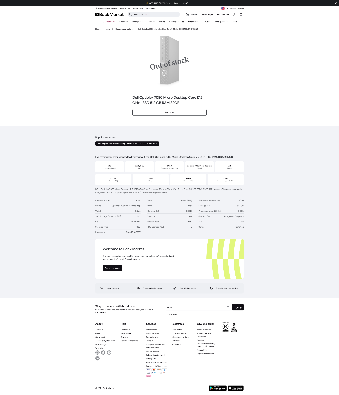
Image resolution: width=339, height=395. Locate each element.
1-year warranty (152, 333)
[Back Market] (109, 14)
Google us (135, 259)
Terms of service (204, 329)
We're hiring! (100, 344)
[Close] (336, 3)
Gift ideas (176, 341)
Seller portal (151, 359)
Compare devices (179, 333)
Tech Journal (177, 329)
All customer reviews (180, 337)
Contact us (125, 329)
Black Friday (176, 344)
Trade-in (149, 341)
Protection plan (152, 337)
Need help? (207, 14)
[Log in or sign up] (234, 14)
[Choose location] (225, 8)
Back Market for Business (156, 362)
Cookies (200, 340)
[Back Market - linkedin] (97, 358)
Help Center (126, 333)
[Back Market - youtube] (109, 352)
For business (223, 14)
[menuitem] (138, 22)
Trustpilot (99, 348)
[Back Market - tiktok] (103, 352)
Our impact (100, 337)
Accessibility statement (105, 341)
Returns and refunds (129, 341)
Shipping (124, 337)
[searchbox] (156, 14)
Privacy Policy (202, 350)
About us (99, 329)
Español (241, 8)
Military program (153, 351)
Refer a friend (151, 329)
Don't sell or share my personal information (206, 344)
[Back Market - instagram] (97, 352)
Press (97, 333)
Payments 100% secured (156, 366)
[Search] (130, 14)
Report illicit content (205, 353)
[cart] (241, 14)
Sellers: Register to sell (155, 355)
